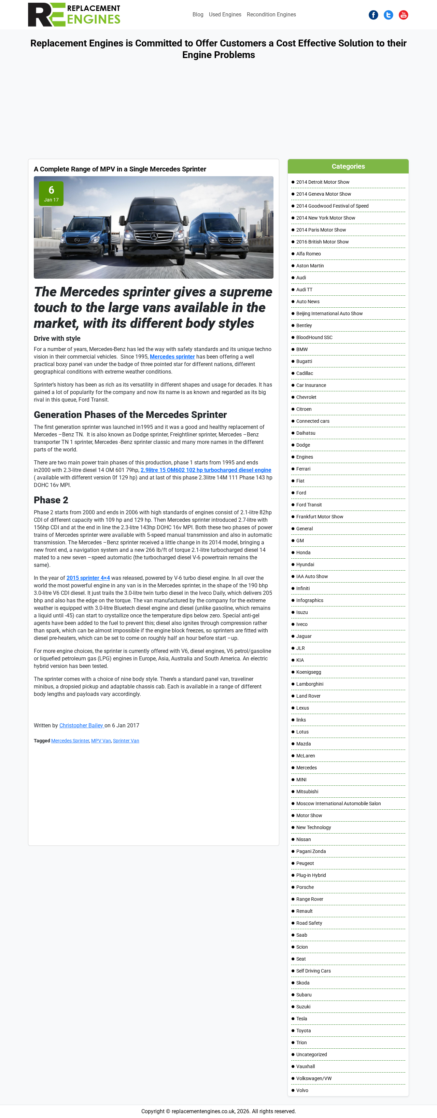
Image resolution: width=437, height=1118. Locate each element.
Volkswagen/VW (314, 1078)
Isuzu (302, 612)
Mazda (303, 743)
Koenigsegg (308, 672)
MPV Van (101, 740)
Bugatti (304, 361)
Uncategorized (311, 1054)
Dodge (303, 445)
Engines (304, 457)
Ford (301, 492)
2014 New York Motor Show (325, 218)
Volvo (302, 1090)
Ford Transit (309, 504)
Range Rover (309, 899)
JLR (300, 648)
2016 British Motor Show (322, 241)
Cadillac (304, 373)
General (304, 528)
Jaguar (304, 636)
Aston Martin (310, 265)
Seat (301, 959)
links (301, 720)
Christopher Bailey (81, 725)
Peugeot (305, 863)
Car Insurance (311, 385)
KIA (300, 660)
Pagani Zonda (311, 851)
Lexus (302, 708)
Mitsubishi (307, 791)
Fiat (300, 481)
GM (300, 540)
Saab (301, 935)
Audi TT (304, 289)
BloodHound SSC (314, 337)
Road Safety (309, 923)
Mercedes (306, 767)
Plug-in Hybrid (311, 875)
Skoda (303, 983)
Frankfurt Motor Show (319, 516)
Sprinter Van (126, 740)
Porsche (305, 887)
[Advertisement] (205, 111)
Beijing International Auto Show (329, 313)
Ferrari (303, 469)
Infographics (309, 600)
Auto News (308, 301)
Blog (198, 14)
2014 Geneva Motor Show (323, 194)
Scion (302, 947)
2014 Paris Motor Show (321, 230)
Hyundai (305, 564)
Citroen (304, 409)
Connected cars (312, 421)
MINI (301, 779)
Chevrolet (306, 397)
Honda (303, 552)
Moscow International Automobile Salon (338, 803)
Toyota (303, 1030)
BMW (302, 349)
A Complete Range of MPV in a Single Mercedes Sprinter (120, 169)
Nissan (303, 839)
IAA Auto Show (312, 576)
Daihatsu (305, 433)
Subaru (304, 994)
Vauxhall (305, 1066)
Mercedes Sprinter (70, 740)
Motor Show (309, 815)
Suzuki (303, 1006)
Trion (301, 1042)
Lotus (302, 732)
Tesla (301, 1018)
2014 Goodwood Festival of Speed (332, 206)
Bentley (304, 325)
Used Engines (225, 14)
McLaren (305, 755)
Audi (301, 277)
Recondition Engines (271, 14)
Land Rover (308, 696)
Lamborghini (309, 684)
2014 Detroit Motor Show (323, 182)
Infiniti (303, 588)
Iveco (302, 624)
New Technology (313, 827)
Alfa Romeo (308, 253)
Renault (304, 911)
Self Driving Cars (313, 971)
